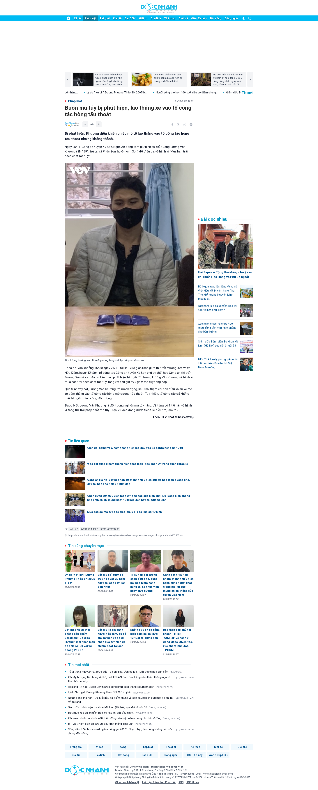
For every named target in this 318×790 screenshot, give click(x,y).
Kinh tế (117, 18)
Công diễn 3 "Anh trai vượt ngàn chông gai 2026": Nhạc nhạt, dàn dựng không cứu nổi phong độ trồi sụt (131, 731)
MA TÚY (74, 529)
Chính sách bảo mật (127, 782)
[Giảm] (85, 124)
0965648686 (188, 773)
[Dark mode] (244, 18)
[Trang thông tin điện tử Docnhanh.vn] (159, 7)
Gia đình (156, 18)
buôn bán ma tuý (89, 529)
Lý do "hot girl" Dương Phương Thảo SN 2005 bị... (82, 92)
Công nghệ (231, 18)
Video (99, 746)
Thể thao (169, 18)
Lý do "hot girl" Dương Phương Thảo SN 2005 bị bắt (109, 692)
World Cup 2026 (218, 755)
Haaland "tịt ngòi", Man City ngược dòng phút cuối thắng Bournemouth (120, 686)
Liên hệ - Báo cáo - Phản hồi (159, 782)
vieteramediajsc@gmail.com (218, 773)
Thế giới (105, 18)
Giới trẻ (183, 18)
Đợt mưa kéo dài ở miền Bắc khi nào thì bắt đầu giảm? (110, 712)
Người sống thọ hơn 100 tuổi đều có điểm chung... (152, 92)
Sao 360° (130, 18)
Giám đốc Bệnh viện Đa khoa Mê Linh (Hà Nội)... (220, 92)
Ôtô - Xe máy (199, 18)
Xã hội (78, 18)
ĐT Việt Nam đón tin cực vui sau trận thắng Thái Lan (110, 723)
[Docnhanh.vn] (87, 771)
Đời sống (215, 18)
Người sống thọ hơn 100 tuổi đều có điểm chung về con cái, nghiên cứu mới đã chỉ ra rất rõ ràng (131, 700)
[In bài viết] (191, 124)
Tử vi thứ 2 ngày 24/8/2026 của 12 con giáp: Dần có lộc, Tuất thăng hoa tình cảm (125, 671)
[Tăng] (99, 124)
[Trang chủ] (68, 18)
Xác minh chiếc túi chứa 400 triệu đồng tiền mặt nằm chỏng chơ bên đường (124, 718)
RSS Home (192, 782)
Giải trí (143, 18)
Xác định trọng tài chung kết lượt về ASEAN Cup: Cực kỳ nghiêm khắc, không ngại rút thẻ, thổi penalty (131, 679)
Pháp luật (90, 18)
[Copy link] (184, 124)
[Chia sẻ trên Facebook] (172, 124)
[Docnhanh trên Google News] (72, 124)
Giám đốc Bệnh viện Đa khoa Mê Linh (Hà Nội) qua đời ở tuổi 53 (117, 707)
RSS (181, 782)
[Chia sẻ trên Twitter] (178, 124)
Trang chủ (76, 746)
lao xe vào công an (109, 529)
